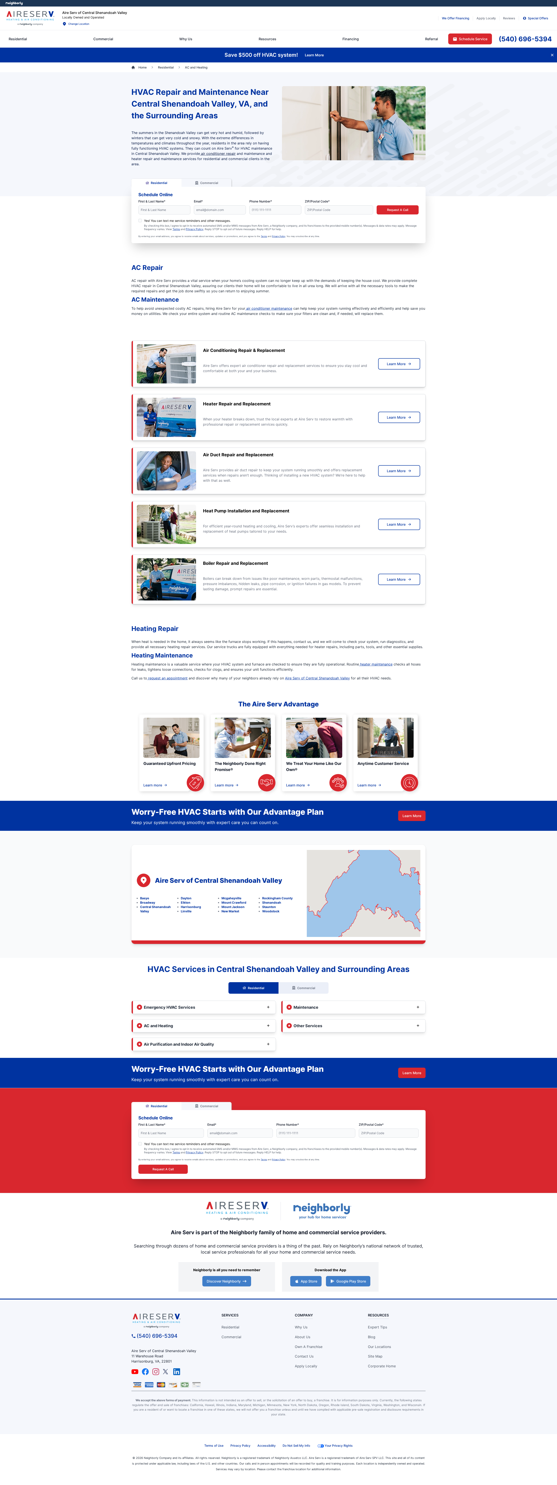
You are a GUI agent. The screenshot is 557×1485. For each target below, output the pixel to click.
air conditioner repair (218, 153)
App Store (309, 1281)
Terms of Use (213, 1445)
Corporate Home (382, 1366)
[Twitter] (166, 1371)
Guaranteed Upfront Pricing (169, 763)
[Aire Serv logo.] (30, 18)
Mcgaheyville (231, 898)
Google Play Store (351, 1281)
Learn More (396, 364)
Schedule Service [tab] (473, 39)
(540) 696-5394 (157, 1336)
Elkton (185, 902)
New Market (230, 911)
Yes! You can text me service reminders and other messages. (187, 220)
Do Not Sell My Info (296, 1445)
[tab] (186, 39)
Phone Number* (260, 201)
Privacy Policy (194, 229)
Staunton (269, 907)
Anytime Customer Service (383, 763)
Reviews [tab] (509, 18)
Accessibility (266, 1445)
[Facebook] (145, 1371)
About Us (302, 1337)
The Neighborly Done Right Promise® (240, 766)
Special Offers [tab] (538, 18)
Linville (186, 911)
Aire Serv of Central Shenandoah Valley (317, 678)
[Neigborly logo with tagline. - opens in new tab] (322, 1211)
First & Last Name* (151, 201)
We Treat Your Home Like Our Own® (313, 766)
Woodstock (270, 911)
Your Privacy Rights (339, 1445)
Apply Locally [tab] (486, 18)
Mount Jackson (233, 907)
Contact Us (304, 1356)
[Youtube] (134, 1371)
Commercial (209, 183)
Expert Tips (377, 1327)
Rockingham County (277, 898)
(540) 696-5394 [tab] (525, 39)
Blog (371, 1337)
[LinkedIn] (176, 1371)
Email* (198, 201)
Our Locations (379, 1347)
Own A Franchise (308, 1347)
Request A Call (397, 210)
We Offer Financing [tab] (455, 18)
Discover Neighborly (224, 1281)
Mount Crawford (233, 902)
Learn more (152, 785)
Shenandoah (271, 902)
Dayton (186, 898)
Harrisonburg (191, 907)
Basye (144, 898)
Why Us (301, 1327)
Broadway (147, 902)
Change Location (78, 23)
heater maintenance (376, 664)
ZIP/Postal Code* (317, 201)
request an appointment (167, 678)
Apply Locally (306, 1366)
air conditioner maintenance (268, 308)
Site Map (375, 1356)
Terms (176, 229)
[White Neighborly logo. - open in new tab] (14, 3)
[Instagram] (155, 1371)
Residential (159, 183)
